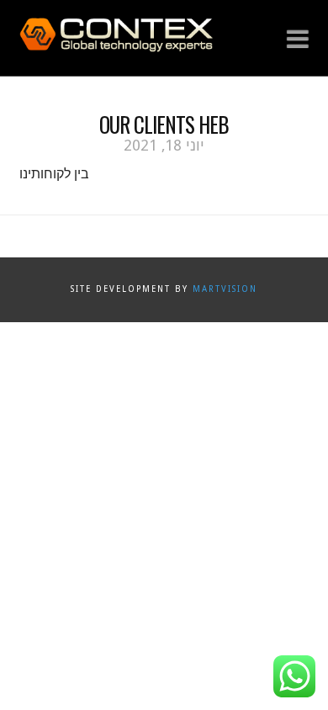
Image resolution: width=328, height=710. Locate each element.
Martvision (225, 289)
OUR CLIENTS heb (164, 124)
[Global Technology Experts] (116, 33)
